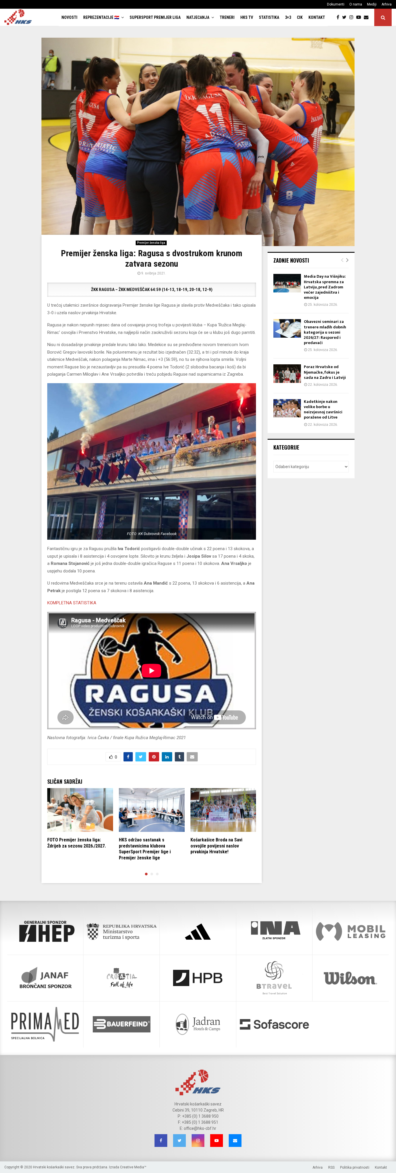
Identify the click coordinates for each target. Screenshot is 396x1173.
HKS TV (246, 17)
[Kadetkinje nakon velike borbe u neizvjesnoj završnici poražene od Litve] (287, 408)
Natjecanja (197, 17)
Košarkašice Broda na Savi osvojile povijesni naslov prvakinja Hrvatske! (216, 846)
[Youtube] (360, 17)
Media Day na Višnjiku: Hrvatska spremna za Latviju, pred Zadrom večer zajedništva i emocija (325, 287)
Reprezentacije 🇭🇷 (101, 17)
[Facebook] (339, 17)
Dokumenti (335, 4)
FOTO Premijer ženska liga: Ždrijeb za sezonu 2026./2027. (76, 843)
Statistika (269, 17)
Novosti (69, 17)
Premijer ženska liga (151, 242)
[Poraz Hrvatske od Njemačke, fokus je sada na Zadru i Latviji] (287, 373)
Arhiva (387, 4)
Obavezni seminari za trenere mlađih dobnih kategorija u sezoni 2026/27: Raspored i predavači (325, 332)
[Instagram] (352, 17)
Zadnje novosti (291, 260)
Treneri (227, 17)
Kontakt (316, 17)
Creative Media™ (133, 1167)
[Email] (367, 17)
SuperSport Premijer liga (155, 17)
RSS (331, 1167)
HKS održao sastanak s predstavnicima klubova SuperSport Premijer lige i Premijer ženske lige (145, 849)
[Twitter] (345, 17)
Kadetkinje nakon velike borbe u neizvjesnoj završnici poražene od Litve (323, 409)
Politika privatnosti (354, 1167)
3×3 (288, 17)
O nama (355, 4)
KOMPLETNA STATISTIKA (72, 602)
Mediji (372, 4)
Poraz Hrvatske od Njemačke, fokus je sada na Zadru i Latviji (325, 372)
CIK (300, 17)
